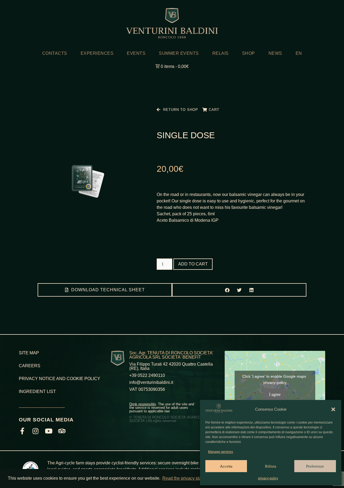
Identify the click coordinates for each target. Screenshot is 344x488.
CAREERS (29, 365)
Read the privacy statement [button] (188, 478)
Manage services (220, 452)
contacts (54, 53)
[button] (333, 409)
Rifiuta (270, 466)
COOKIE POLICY (83, 378)
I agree (275, 394)
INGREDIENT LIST (37, 391)
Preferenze (315, 466)
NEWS (275, 53)
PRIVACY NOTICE (37, 378)
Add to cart (193, 264)
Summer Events (179, 53)
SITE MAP (29, 353)
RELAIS (220, 53)
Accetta (226, 466)
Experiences (97, 53)
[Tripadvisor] (61, 431)
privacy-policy (268, 478)
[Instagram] (35, 431)
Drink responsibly (142, 404)
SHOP (248, 53)
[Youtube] (48, 431)
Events (136, 53)
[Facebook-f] (22, 431)
